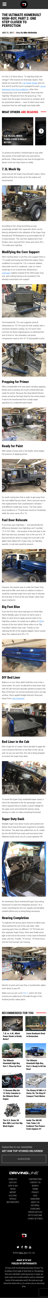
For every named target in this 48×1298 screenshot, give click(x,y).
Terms (35, 1188)
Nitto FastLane (35, 1215)
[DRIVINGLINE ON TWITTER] (18, 1247)
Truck (13, 1188)
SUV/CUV (13, 1182)
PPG (41, 621)
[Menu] (4, 4)
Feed (35, 1195)
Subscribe (24, 1159)
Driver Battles (35, 1212)
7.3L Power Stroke (29, 83)
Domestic (13, 1179)
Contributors (35, 1179)
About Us (35, 1202)
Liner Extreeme (18, 698)
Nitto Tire (22, 1252)
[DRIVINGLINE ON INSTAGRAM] (26, 1247)
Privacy (35, 1192)
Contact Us (35, 1182)
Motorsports (13, 1202)
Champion (6, 273)
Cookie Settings (35, 1218)
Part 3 (25, 993)
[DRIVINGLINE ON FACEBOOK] (22, 1247)
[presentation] (40, 131)
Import (13, 1192)
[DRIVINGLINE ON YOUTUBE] (30, 1247)
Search (35, 1185)
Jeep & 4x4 (13, 1185)
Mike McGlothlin (30, 32)
